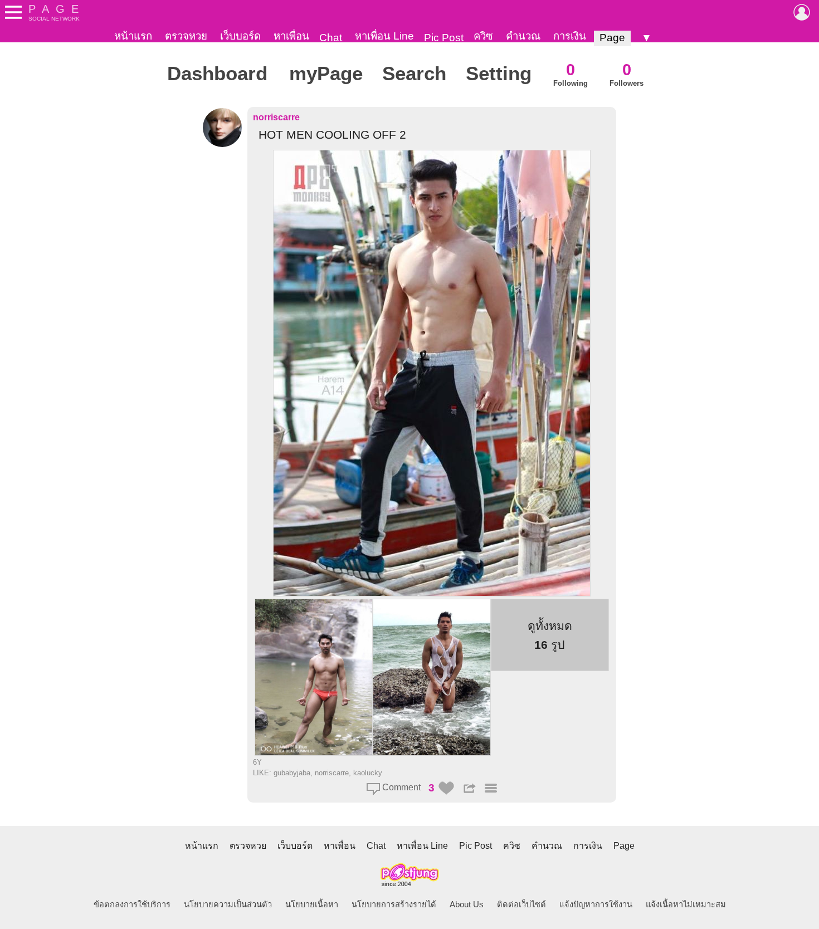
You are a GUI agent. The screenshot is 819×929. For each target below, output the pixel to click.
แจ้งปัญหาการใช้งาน (595, 904)
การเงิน (569, 36)
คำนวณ (523, 36)
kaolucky (367, 773)
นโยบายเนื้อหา (311, 904)
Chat (330, 37)
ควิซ (483, 36)
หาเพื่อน (291, 36)
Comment (400, 787)
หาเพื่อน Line (384, 36)
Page (612, 37)
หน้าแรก (133, 36)
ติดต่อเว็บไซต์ (521, 904)
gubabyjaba (292, 773)
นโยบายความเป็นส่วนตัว (228, 904)
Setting (499, 73)
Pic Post (444, 37)
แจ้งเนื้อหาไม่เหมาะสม (686, 904)
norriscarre (276, 117)
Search (414, 73)
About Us (467, 904)
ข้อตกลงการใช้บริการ (132, 904)
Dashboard (217, 73)
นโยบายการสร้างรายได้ (394, 904)
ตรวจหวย (186, 36)
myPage (326, 73)
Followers (627, 73)
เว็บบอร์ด (240, 36)
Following (570, 73)
